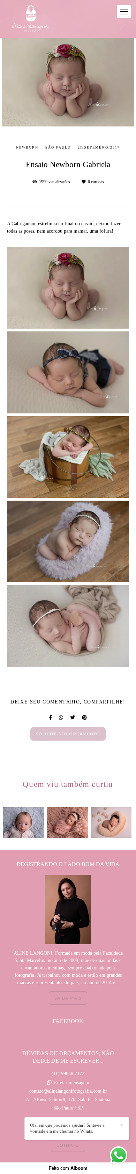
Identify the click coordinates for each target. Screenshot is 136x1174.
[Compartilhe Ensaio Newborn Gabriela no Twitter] (72, 717)
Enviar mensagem (71, 1082)
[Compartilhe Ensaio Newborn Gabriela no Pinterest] (84, 717)
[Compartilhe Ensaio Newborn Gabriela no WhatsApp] (61, 717)
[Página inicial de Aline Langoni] (31, 19)
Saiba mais (68, 998)
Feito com (68, 1168)
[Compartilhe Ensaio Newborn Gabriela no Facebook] (50, 717)
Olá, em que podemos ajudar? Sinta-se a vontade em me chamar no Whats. (67, 1128)
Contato (67, 1145)
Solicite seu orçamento (68, 734)
